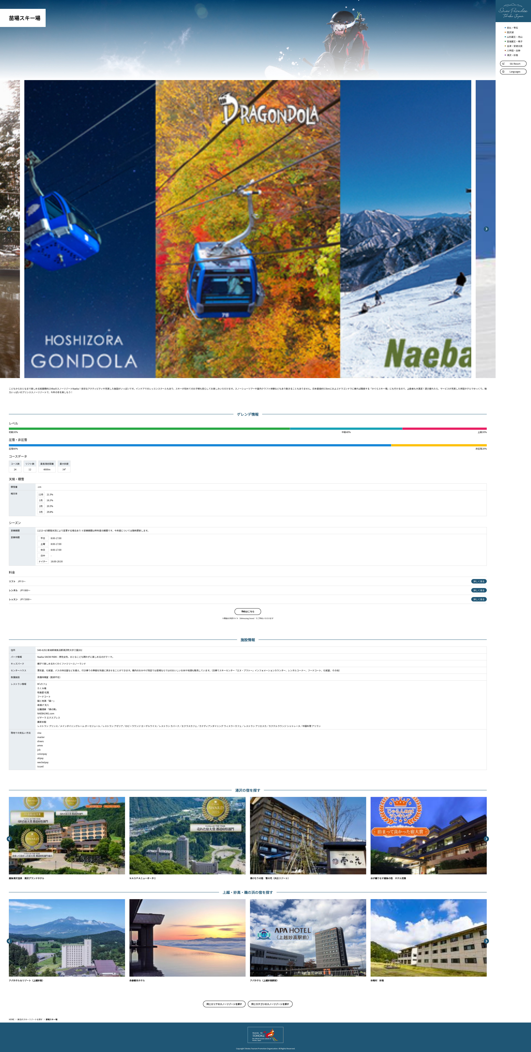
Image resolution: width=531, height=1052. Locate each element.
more (11, 798)
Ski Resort (515, 63)
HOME (11, 1019)
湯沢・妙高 (512, 55)
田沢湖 (510, 32)
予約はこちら (247, 611)
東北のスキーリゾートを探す (30, 1019)
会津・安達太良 (514, 46)
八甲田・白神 (513, 50)
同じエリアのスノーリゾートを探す (224, 1004)
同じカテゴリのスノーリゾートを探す (270, 1004)
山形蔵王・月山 (514, 37)
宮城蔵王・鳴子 (514, 41)
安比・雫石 (512, 28)
